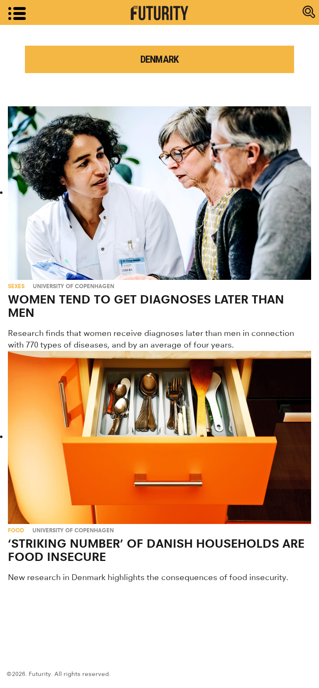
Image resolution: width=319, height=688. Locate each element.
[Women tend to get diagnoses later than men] (159, 192)
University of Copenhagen (73, 286)
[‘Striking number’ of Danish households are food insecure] (159, 437)
